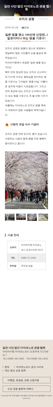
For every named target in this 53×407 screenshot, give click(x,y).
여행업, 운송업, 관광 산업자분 (23, 380)
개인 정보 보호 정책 (15, 370)
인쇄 (26, 27)
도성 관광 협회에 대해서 (20, 388)
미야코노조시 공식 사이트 (30, 366)
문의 (7, 366)
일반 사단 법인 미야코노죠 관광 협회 (26, 8)
